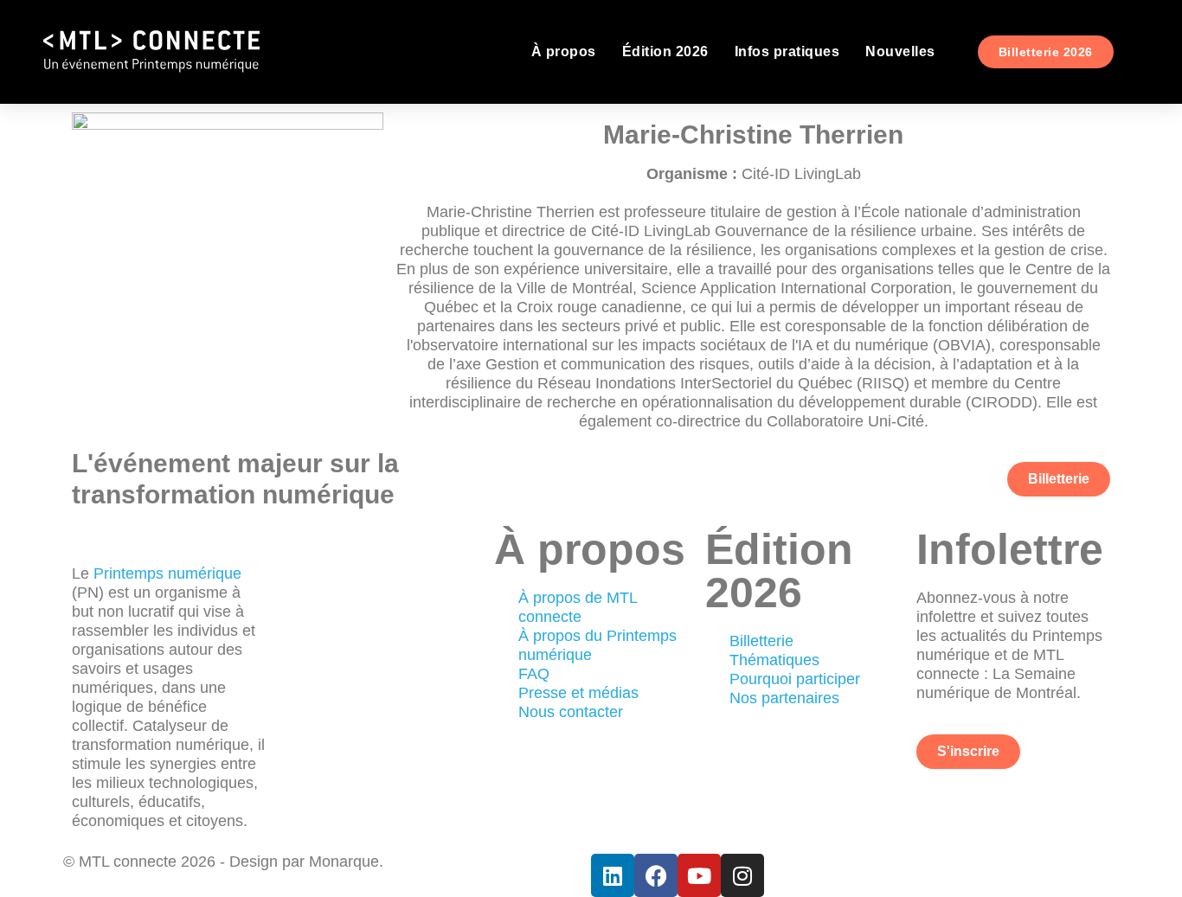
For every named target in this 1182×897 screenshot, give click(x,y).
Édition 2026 (665, 51)
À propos (563, 51)
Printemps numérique (167, 573)
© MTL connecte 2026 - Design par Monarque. (223, 861)
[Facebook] (656, 875)
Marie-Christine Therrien (753, 134)
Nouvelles (900, 51)
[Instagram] (742, 875)
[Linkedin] (612, 875)
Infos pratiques (787, 51)
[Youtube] (699, 875)
